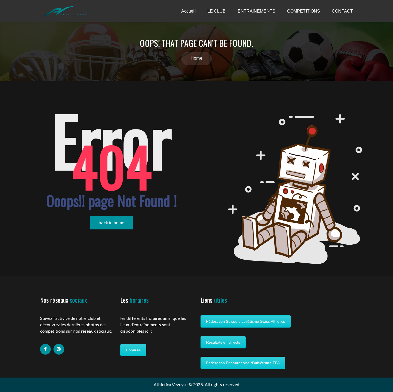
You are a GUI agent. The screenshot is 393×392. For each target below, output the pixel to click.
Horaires (133, 350)
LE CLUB (216, 11)
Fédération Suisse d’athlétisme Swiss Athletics (245, 321)
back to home (111, 223)
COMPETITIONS (303, 11)
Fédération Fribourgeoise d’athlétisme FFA (243, 363)
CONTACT (342, 11)
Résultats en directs (223, 342)
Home (196, 58)
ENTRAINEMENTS (256, 11)
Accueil (188, 11)
